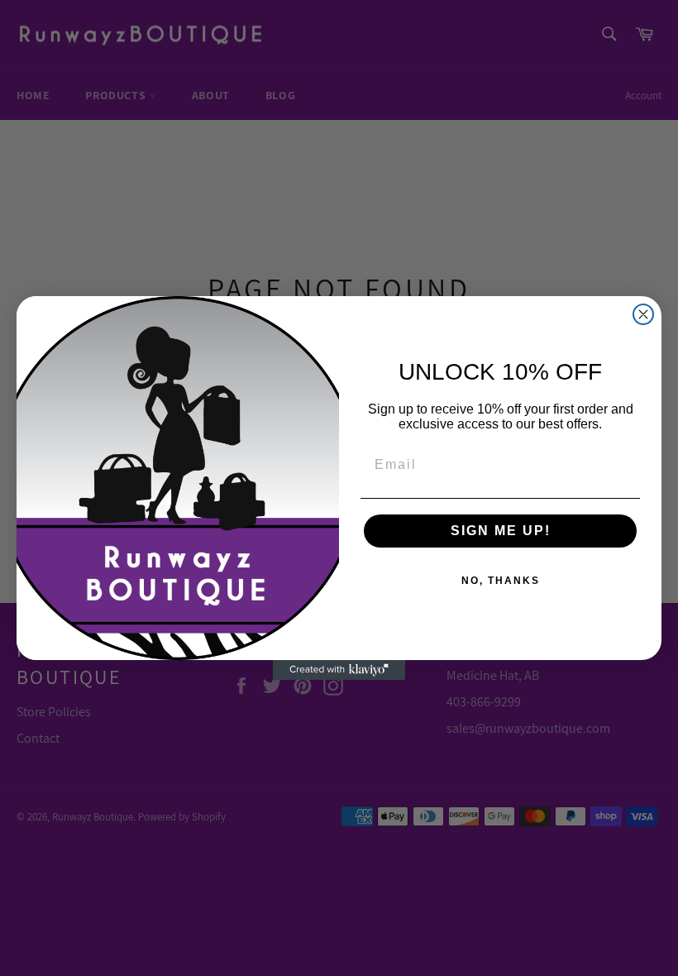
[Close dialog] (643, 314)
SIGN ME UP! (501, 531)
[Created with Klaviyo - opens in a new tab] (339, 670)
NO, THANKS (500, 580)
